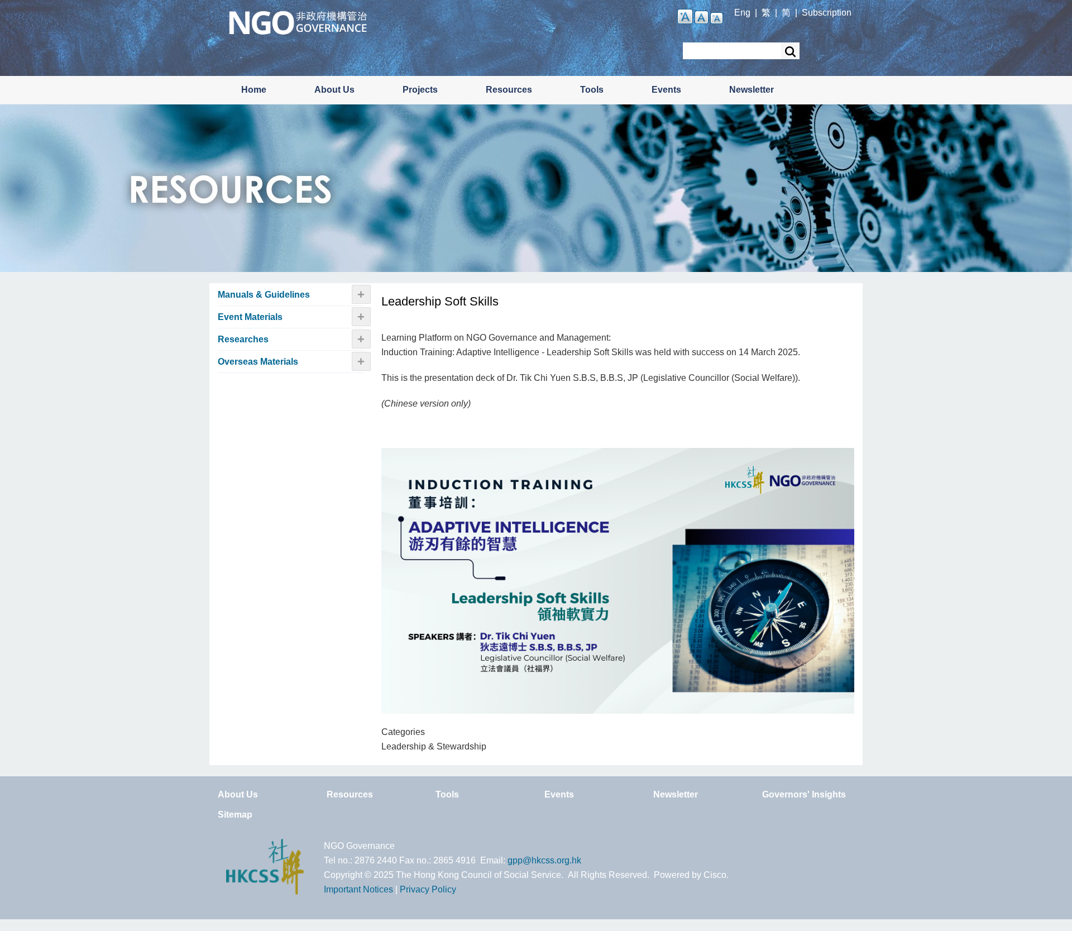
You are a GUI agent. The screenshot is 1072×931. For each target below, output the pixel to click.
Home (253, 89)
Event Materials (250, 317)
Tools (592, 89)
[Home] (298, 21)
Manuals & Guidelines (264, 294)
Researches (243, 339)
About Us (334, 89)
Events (666, 89)
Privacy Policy (428, 889)
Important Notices (358, 889)
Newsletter (751, 89)
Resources (509, 89)
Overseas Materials (258, 361)
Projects (420, 89)
